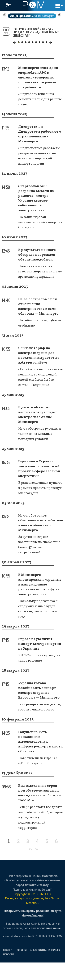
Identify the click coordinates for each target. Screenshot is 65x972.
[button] (14, 42)
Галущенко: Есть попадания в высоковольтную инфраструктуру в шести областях (40, 742)
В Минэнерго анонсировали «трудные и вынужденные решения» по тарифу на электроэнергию (40, 585)
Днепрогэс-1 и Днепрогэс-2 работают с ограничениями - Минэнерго (39, 134)
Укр (8, 4)
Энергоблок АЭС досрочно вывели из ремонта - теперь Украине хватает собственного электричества (36, 198)
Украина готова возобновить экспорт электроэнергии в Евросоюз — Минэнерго (39, 690)
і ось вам (43, 928)
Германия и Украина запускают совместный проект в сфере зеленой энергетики (39, 468)
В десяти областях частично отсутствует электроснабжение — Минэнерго (37, 414)
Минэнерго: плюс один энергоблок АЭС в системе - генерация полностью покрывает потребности (38, 78)
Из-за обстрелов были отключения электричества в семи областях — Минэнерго (38, 306)
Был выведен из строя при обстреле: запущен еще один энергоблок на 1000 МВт (39, 793)
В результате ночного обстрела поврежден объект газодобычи (37, 255)
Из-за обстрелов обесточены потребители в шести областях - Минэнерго (40, 523)
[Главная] (33, 4)
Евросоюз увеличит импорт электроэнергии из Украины (39, 644)
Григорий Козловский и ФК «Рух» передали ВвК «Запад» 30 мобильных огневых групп (36, 32)
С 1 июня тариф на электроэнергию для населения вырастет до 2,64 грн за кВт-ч (38, 355)
